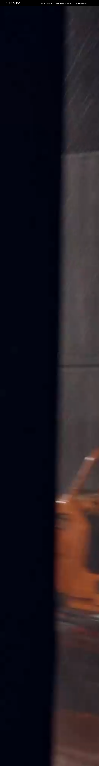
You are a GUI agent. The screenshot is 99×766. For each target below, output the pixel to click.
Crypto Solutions (81, 3)
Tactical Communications (63, 3)
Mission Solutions (46, 3)
